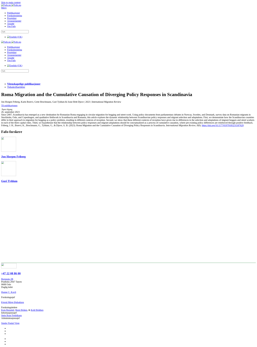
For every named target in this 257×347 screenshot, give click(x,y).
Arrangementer (14, 21)
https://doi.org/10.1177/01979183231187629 (223, 125)
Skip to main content (11, 2)
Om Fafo (11, 26)
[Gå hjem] (11, 5)
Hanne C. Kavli (8, 292)
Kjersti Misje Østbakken (12, 302)
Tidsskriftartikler (16, 86)
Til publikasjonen (9, 105)
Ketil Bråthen (37, 310)
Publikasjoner (13, 13)
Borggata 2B (7, 279)
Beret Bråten (21, 310)
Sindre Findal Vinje (10, 323)
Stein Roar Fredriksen (11, 315)
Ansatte (10, 23)
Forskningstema (14, 15)
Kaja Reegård (7, 310)
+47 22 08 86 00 (11, 273)
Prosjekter (12, 18)
